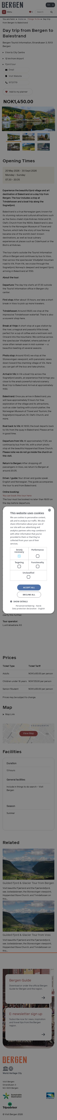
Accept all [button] (29, 587)
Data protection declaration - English (28, 608)
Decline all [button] (29, 594)
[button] (19, 601)
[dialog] (28, 560)
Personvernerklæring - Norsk (28, 606)
